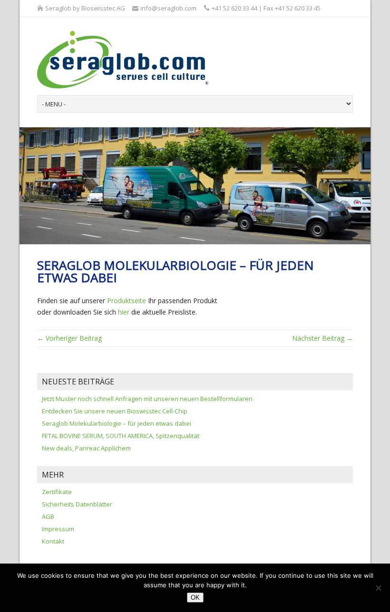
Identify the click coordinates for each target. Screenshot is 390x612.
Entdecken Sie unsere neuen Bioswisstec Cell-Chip (114, 411)
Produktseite (126, 300)
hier (123, 311)
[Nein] (378, 588)
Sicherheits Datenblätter (77, 504)
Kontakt (53, 541)
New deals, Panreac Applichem (86, 448)
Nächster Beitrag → (322, 338)
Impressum (58, 529)
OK (195, 597)
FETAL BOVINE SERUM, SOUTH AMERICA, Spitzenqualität (120, 435)
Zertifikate (57, 492)
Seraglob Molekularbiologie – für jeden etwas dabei (116, 423)
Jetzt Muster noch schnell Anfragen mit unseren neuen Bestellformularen (147, 398)
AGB (48, 516)
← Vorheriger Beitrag (69, 338)
